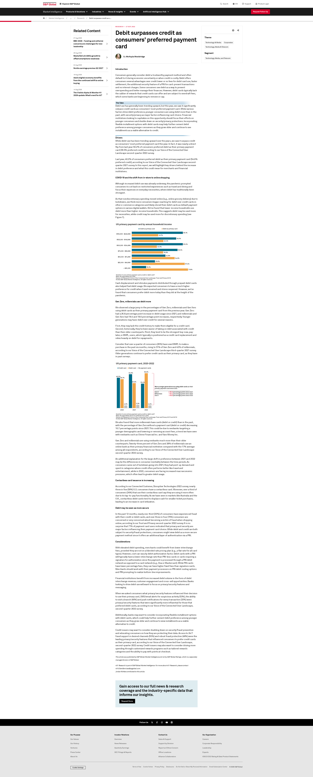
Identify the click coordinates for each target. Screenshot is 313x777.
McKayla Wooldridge (135, 56)
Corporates (228, 43)
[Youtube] (167, 722)
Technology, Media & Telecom (217, 47)
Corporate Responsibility (212, 743)
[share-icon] (238, 30)
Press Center (75, 752)
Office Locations (164, 752)
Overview (118, 739)
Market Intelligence (56, 18)
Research (80, 18)
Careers (205, 739)
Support (248, 4)
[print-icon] (233, 30)
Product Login (263, 4)
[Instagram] (162, 722)
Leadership (206, 748)
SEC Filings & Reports (122, 752)
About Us (73, 757)
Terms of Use (137, 767)
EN (236, 4)
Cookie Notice (148, 767)
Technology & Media (213, 43)
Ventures (73, 748)
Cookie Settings (78, 768)
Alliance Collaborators (167, 757)
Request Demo (127, 701)
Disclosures (170, 767)
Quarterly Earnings (121, 748)
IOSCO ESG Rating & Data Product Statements (220, 757)
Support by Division (165, 743)
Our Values (74, 739)
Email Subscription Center (218, 767)
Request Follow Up (260, 11)
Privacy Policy (159, 767)
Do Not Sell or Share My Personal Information (191, 767)
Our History (74, 743)
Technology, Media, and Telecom (218, 58)
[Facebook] (157, 722)
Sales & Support (164, 739)
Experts (205, 752)
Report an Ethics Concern (168, 748)
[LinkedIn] (172, 722)
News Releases (120, 743)
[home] (44, 18)
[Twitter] (152, 722)
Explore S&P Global (71, 4)
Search (225, 4)
